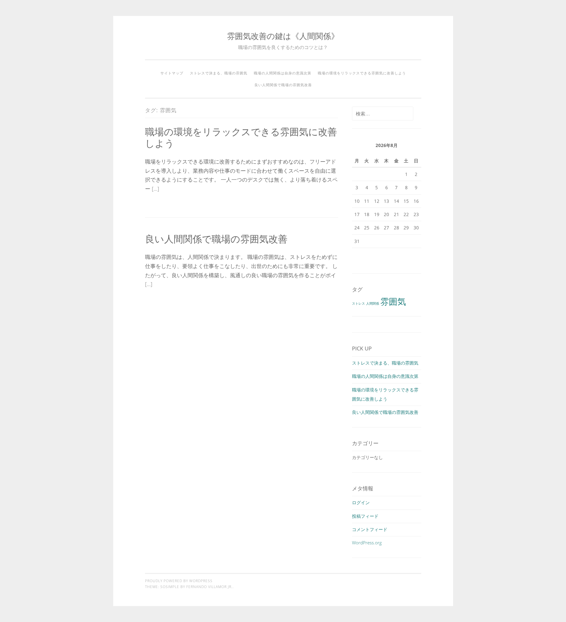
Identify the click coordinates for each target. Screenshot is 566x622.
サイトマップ (171, 73)
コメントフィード (369, 529)
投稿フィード (365, 516)
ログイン (361, 502)
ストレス (358, 303)
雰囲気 (393, 301)
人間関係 (372, 303)
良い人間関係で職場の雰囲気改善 (283, 84)
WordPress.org (367, 543)
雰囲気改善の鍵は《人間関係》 (283, 35)
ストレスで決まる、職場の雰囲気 (218, 73)
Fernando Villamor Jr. (209, 586)
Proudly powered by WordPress (179, 580)
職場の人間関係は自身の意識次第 (282, 73)
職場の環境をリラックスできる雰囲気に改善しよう (362, 73)
